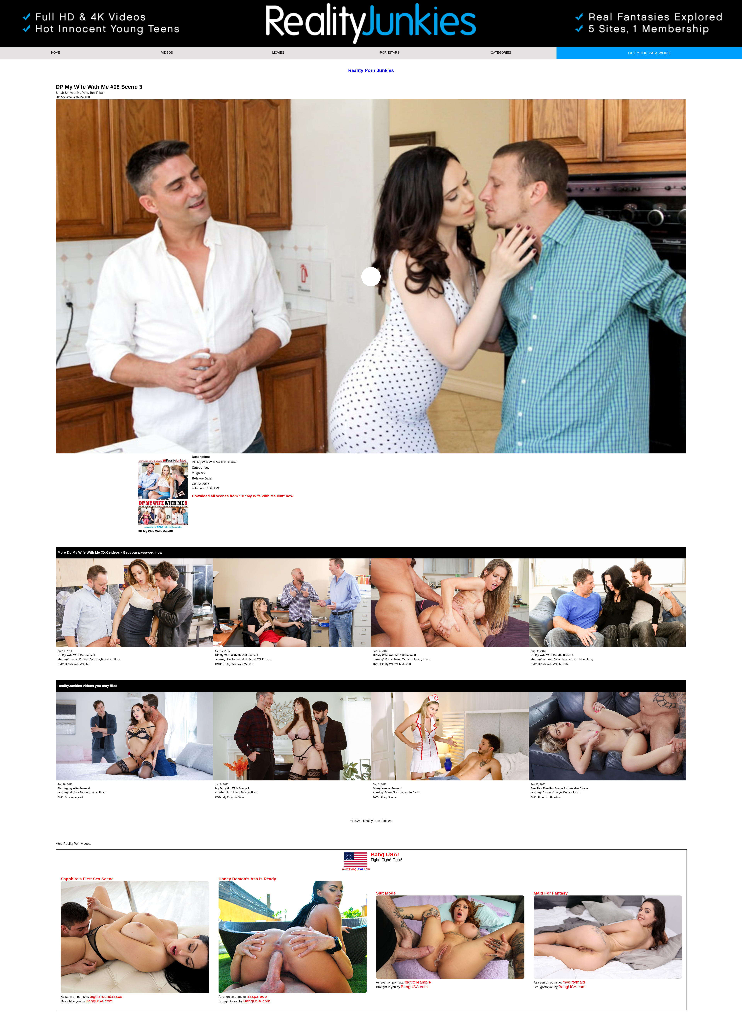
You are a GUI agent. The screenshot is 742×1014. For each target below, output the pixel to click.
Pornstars (389, 52)
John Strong (586, 659)
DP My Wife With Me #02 (553, 664)
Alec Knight (97, 659)
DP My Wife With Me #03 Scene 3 (394, 655)
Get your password (649, 53)
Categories (501, 52)
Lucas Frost (98, 792)
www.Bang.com (356, 869)
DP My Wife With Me (77, 664)
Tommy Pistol (249, 792)
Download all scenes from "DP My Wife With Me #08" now (242, 496)
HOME (55, 52)
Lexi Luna (233, 792)
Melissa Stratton (79, 792)
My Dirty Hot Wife (233, 797)
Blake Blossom (394, 792)
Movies (278, 52)
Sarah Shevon (65, 92)
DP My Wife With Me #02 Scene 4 (552, 655)
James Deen (113, 659)
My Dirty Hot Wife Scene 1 (232, 788)
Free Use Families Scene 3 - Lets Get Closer (559, 788)
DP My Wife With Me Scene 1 (76, 655)
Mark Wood (249, 659)
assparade (257, 996)
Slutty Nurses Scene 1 (387, 788)
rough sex (198, 473)
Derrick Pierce (571, 792)
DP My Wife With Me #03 (395, 664)
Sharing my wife (74, 797)
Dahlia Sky (233, 659)
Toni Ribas (97, 92)
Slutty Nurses (388, 797)
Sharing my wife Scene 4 (74, 788)
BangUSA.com (99, 1001)
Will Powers (264, 659)
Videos (167, 52)
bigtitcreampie (418, 982)
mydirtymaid (573, 982)
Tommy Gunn (422, 659)
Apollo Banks (412, 792)
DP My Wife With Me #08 (73, 97)
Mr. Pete (82, 92)
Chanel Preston (79, 659)
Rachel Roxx (392, 659)
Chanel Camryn (552, 792)
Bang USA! (385, 854)
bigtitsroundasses (106, 996)
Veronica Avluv (551, 659)
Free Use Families (549, 797)
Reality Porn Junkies (371, 70)
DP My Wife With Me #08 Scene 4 (236, 655)
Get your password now (142, 552)
